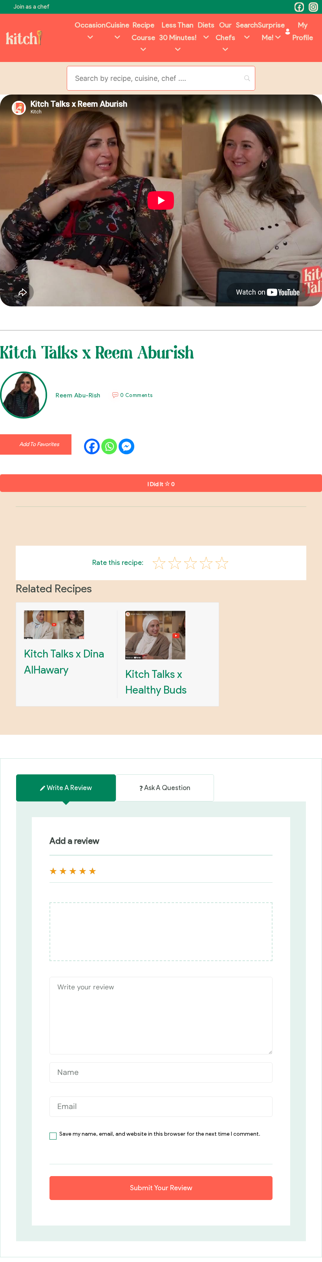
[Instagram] (313, 7)
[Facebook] (299, 7)
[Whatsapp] (109, 446)
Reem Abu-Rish (78, 395)
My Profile (303, 31)
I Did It (161, 484)
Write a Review (69, 788)
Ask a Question (167, 788)
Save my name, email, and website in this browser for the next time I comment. (159, 1134)
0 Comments (136, 395)
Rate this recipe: (117, 562)
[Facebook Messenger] (126, 446)
